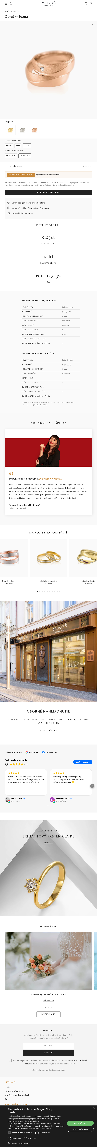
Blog (7, 1099)
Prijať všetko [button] (80, 1123)
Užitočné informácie (14, 1092)
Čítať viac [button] (57, 791)
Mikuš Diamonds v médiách (17, 1095)
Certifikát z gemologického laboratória (28, 203)
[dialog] (48, 1126)
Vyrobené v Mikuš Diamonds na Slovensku (30, 208)
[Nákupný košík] (91, 3)
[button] (5, 786)
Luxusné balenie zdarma (22, 214)
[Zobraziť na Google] (7, 799)
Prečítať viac (46, 1128)
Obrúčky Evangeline (48, 581)
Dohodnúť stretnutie (48, 192)
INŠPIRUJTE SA (48, 1000)
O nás (7, 1088)
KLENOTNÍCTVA (48, 731)
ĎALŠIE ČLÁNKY (48, 1014)
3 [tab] (51, 1007)
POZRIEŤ (48, 843)
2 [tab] (48, 1007)
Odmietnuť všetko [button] (80, 1129)
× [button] (94, 1108)
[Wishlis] (86, 4)
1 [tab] (45, 1007)
